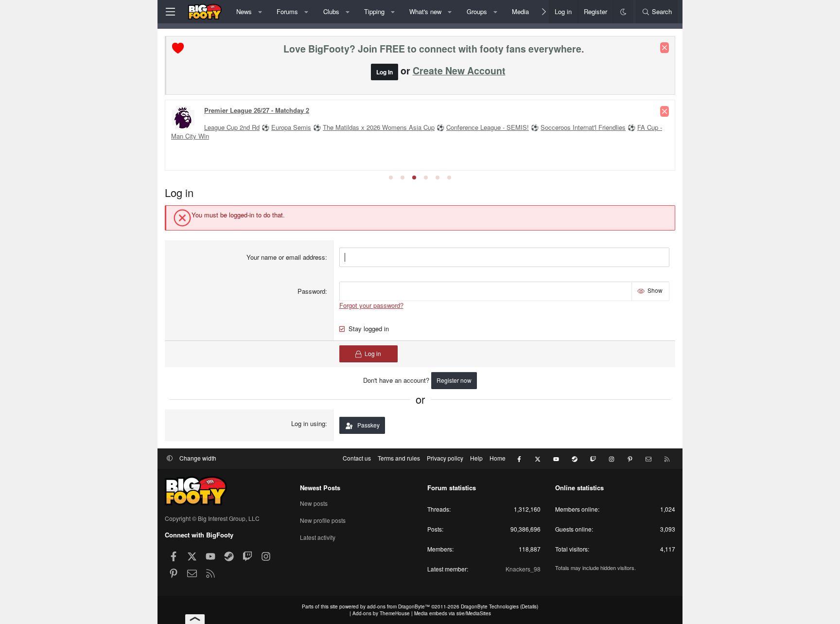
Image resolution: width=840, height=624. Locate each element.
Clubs (331, 11)
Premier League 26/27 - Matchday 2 (256, 110)
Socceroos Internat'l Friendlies (583, 127)
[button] (260, 11)
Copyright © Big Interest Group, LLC (212, 518)
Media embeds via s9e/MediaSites (452, 613)
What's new (425, 11)
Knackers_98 (523, 569)
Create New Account (459, 70)
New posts (314, 503)
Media (520, 11)
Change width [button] (197, 458)
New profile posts (323, 520)
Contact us (357, 458)
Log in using (308, 423)
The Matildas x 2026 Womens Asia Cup (379, 127)
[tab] (391, 177)
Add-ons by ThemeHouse (381, 613)
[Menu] (170, 11)
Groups (477, 11)
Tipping (374, 11)
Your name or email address (285, 257)
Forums (287, 11)
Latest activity (317, 537)
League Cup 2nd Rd (232, 127)
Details (529, 606)
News (244, 11)
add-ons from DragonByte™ (398, 606)
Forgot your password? (371, 305)
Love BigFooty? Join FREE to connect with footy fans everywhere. (433, 48)
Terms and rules (399, 458)
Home (498, 458)
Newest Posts (320, 487)
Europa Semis (291, 127)
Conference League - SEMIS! (487, 127)
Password (311, 291)
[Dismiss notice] (664, 47)
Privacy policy (445, 458)
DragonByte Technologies (490, 606)
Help (476, 458)
